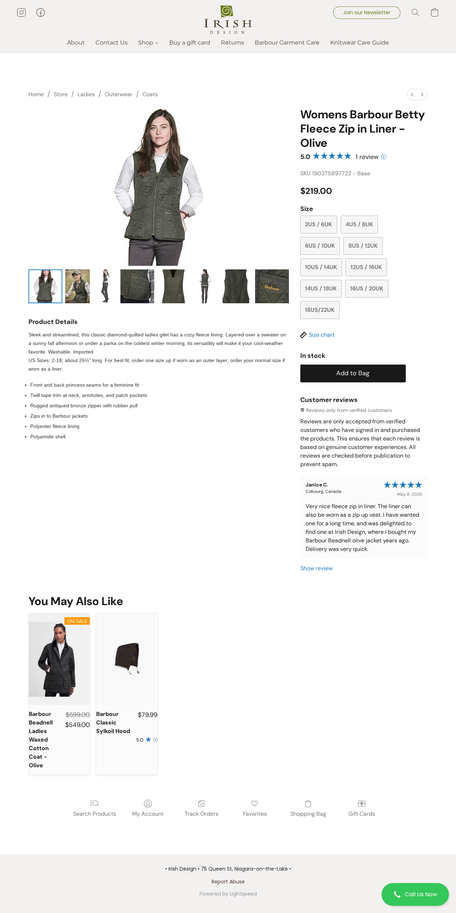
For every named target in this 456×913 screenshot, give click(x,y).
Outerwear (119, 94)
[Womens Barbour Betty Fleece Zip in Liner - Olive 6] (235, 286)
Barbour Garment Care (287, 42)
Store (61, 94)
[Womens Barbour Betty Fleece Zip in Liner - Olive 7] (272, 286)
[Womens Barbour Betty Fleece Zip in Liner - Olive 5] (205, 286)
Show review (316, 568)
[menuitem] (412, 94)
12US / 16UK (366, 267)
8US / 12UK (363, 245)
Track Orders (201, 813)
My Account (148, 813)
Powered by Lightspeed (228, 893)
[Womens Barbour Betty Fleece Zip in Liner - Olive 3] (137, 286)
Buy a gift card (189, 42)
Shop (146, 42)
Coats (150, 94)
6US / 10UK (320, 245)
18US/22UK (320, 310)
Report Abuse (228, 881)
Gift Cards (361, 813)
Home (36, 94)
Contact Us (111, 42)
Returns (232, 42)
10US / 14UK (321, 267)
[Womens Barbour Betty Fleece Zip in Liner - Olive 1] (77, 286)
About (76, 42)
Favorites (255, 813)
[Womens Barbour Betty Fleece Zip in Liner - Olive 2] (105, 286)
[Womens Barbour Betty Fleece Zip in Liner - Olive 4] (174, 286)
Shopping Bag (308, 813)
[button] (415, 894)
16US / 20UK (366, 288)
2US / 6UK (318, 224)
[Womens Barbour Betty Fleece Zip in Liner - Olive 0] (45, 286)
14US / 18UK (321, 288)
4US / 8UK (359, 224)
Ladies (86, 94)
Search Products (94, 813)
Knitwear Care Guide (359, 42)
